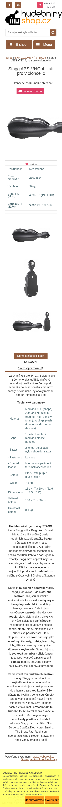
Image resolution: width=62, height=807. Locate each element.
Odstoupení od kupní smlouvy (39, 759)
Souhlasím (52, 800)
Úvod (9, 57)
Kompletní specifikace (30, 355)
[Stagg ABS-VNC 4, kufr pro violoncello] (31, 237)
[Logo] (33, 17)
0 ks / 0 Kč (49, 3)
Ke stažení (30, 362)
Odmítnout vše (34, 800)
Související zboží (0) (30, 368)
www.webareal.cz (43, 756)
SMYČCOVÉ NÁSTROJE (30, 57)
